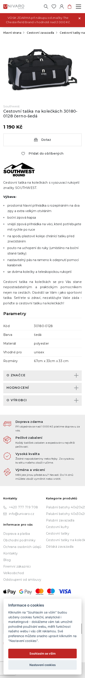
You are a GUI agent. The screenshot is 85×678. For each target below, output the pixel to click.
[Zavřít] (79, 18)
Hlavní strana (12, 32)
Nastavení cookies (42, 665)
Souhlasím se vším (42, 653)
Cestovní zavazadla (40, 32)
